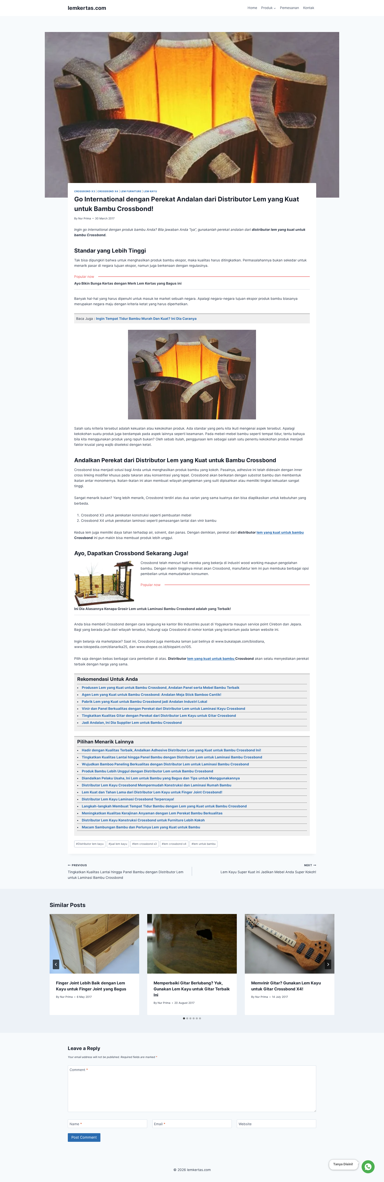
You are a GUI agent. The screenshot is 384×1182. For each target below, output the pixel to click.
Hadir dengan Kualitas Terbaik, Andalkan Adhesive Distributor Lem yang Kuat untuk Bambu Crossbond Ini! (171, 750)
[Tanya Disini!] (367, 1167)
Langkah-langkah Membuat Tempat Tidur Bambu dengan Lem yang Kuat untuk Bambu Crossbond (164, 806)
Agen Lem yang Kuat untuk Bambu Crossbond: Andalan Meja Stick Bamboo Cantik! (151, 695)
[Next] (328, 964)
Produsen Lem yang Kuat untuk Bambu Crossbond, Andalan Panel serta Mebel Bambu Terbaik (160, 688)
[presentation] (94, 944)
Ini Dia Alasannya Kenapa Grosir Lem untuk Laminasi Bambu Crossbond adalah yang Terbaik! (152, 609)
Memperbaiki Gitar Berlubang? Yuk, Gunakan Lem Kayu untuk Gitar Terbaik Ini (192, 989)
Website (245, 1124)
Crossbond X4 (107, 191)
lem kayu (150, 191)
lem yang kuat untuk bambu (280, 532)
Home (252, 8)
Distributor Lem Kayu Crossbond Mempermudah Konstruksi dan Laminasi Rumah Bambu (156, 785)
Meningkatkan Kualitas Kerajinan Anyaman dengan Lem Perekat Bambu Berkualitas (152, 813)
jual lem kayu (118, 843)
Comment (79, 1070)
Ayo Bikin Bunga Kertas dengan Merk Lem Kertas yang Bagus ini (128, 283)
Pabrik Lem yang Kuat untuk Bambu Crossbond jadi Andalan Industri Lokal (144, 702)
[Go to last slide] (56, 964)
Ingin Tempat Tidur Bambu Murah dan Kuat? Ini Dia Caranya (146, 319)
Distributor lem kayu (90, 843)
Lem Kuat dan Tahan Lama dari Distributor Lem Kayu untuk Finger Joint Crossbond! (152, 792)
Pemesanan (289, 8)
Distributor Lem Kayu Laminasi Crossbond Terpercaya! (128, 799)
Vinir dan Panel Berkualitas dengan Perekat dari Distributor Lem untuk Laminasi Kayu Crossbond (163, 709)
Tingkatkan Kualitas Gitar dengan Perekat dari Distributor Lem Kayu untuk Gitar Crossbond (159, 716)
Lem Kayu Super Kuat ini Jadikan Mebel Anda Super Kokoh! (268, 869)
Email (159, 1124)
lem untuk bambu (204, 843)
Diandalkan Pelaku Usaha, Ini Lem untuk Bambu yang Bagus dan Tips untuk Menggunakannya (161, 778)
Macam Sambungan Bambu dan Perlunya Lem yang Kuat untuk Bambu (141, 827)
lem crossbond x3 (144, 843)
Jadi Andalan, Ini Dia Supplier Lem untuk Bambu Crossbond (132, 723)
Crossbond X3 (84, 191)
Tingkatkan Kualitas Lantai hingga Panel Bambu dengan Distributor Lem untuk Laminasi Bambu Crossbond (172, 757)
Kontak (308, 8)
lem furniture (131, 191)
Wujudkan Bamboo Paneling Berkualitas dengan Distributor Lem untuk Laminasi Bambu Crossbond (165, 764)
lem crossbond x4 (174, 843)
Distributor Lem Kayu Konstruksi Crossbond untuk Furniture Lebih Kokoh (143, 820)
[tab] (184, 1018)
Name (76, 1124)
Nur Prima (84, 218)
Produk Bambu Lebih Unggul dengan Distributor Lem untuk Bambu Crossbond (147, 771)
